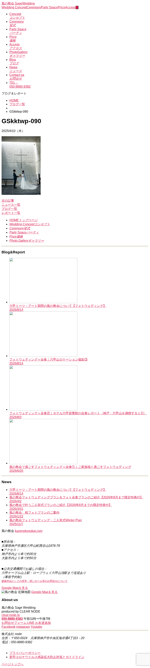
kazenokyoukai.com (28, 531)
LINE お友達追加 (39, 622)
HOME (14, 100)
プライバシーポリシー (25, 653)
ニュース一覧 (11, 204)
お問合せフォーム (14, 622)
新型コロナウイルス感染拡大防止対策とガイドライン (46, 657)
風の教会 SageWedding (18, 3)
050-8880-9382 (12, 618)
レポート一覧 (11, 213)
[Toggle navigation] (77, 7)
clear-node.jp (11, 615)
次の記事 (8, 200)
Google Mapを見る (15, 588)
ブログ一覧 (17, 104)
